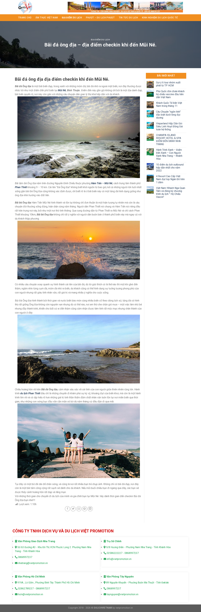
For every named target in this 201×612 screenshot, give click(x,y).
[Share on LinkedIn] (90, 508)
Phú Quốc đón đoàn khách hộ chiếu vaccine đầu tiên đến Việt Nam (170, 94)
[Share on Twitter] (73, 508)
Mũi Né (62, 90)
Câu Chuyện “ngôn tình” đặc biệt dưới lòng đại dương (168, 114)
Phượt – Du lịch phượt (100, 17)
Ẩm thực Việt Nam (46, 17)
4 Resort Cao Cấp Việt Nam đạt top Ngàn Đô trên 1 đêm (170, 179)
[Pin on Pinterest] (84, 508)
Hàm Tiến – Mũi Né (101, 183)
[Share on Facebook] (67, 508)
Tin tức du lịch (128, 17)
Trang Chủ (24, 17)
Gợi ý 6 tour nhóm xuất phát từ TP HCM (168, 84)
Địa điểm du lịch (72, 17)
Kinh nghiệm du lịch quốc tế (160, 17)
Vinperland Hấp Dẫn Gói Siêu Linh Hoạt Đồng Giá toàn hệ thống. (169, 126)
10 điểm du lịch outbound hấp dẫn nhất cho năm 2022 (169, 167)
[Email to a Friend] (78, 508)
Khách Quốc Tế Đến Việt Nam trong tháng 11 (169, 104)
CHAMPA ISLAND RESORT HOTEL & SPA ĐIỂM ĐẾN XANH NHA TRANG (168, 140)
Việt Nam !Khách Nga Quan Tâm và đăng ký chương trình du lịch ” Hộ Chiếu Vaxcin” (170, 193)
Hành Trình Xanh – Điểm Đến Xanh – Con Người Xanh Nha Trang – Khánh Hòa (169, 154)
